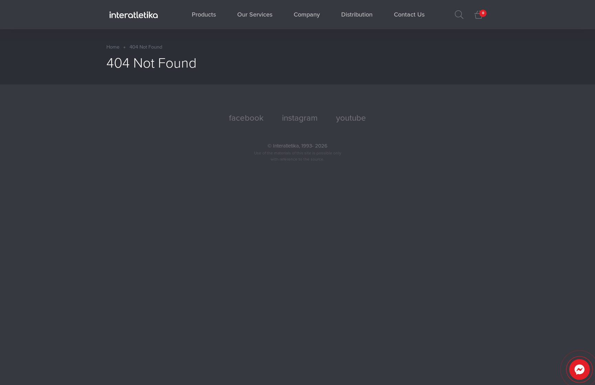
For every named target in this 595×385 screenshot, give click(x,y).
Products (204, 14)
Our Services (254, 14)
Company (307, 14)
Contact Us (409, 14)
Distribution (357, 14)
